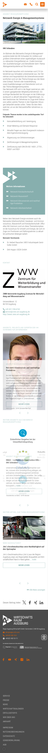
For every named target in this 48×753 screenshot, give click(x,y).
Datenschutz (9, 736)
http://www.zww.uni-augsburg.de (16, 314)
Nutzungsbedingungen (13, 732)
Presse (6, 700)
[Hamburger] (42, 4)
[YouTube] (9, 659)
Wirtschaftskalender (13, 709)
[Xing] (16, 659)
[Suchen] (36, 4)
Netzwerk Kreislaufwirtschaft (21, 192)
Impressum (8, 727)
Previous (20, 413)
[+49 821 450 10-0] (31, 4)
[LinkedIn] (28, 659)
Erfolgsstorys (10, 713)
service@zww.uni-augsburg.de (17, 312)
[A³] (10, 4)
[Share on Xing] (35, 602)
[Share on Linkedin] (41, 602)
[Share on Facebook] (30, 602)
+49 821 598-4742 (12, 309)
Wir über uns (9, 717)
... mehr (38, 398)
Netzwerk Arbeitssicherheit (21, 208)
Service (6, 696)
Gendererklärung (11, 740)
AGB (4, 744)
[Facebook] (3, 659)
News (5, 704)
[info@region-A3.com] (25, 4)
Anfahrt (7, 721)
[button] (4, 749)
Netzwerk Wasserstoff (19, 196)
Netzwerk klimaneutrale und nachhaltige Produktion (25, 202)
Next (28, 413)
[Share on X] (24, 602)
